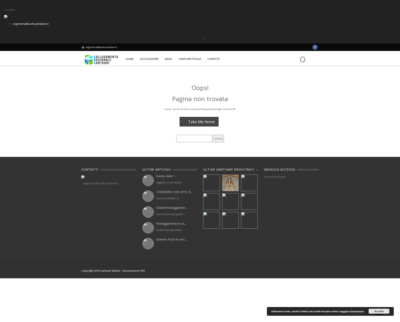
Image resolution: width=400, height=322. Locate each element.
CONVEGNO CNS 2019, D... (174, 192)
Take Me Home (201, 121)
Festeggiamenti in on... (171, 223)
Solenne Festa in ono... (171, 239)
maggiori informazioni (351, 311)
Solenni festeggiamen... (171, 208)
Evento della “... (166, 176)
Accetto (379, 311)
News (168, 59)
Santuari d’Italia (190, 59)
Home (130, 59)
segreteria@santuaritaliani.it (30, 24)
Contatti (214, 59)
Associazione (149, 59)
